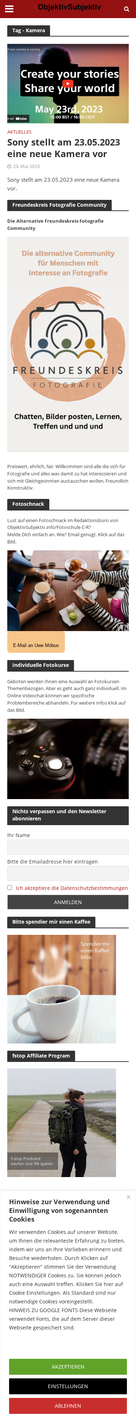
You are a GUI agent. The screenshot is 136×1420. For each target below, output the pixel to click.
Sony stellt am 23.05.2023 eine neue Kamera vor (63, 148)
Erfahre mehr (27, 1344)
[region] (68, 1305)
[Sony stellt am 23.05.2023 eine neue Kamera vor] (68, 83)
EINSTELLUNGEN (68, 1386)
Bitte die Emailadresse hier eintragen (52, 861)
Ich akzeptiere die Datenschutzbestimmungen (72, 888)
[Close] (128, 1197)
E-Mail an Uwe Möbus (36, 645)
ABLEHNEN (68, 1405)
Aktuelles (19, 132)
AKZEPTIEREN (68, 1366)
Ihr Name (18, 835)
